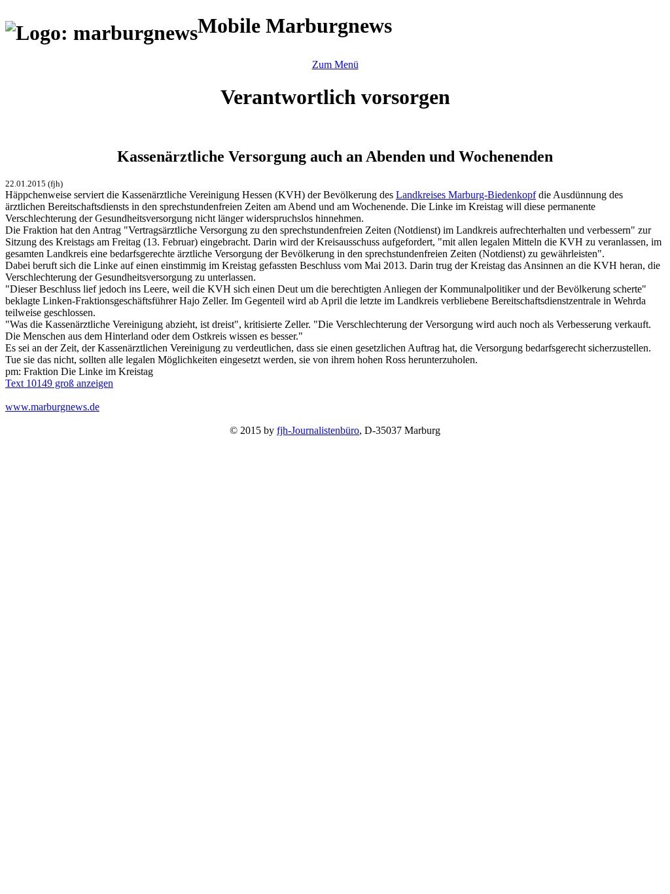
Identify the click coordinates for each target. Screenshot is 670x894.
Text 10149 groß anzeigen (59, 383)
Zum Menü (335, 64)
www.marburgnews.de (52, 406)
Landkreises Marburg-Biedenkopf (466, 194)
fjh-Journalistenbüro (318, 430)
